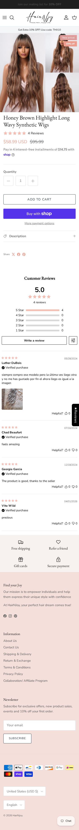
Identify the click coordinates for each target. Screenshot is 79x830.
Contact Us (11, 647)
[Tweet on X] (13, 254)
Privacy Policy (13, 674)
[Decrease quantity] (8, 181)
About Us (10, 641)
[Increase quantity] (33, 181)
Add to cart (39, 199)
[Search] (14, 17)
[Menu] (4, 17)
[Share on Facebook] (18, 254)
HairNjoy (17, 815)
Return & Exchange (17, 661)
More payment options (39, 223)
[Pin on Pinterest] (23, 254)
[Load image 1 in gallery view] (39, 72)
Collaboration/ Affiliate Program (25, 681)
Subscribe (17, 738)
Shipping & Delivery (17, 654)
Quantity (9, 172)
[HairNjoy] (39, 17)
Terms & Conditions (17, 667)
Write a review (34, 341)
